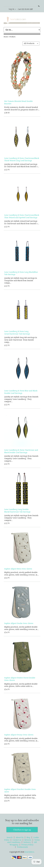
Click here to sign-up (22, 829)
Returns (27, 840)
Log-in (11, 9)
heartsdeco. (30, 852)
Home (6, 37)
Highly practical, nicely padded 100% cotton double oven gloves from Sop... (20, 796)
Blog (28, 837)
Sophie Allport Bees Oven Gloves (18, 569)
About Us (19, 837)
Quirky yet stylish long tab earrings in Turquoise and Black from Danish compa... (20, 280)
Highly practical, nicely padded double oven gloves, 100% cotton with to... (21, 685)
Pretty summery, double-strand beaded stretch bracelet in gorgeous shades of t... (21, 108)
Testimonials (22, 847)
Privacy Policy (27, 845)
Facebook (22, 3)
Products (12, 37)
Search (38, 6)
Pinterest (26, 3)
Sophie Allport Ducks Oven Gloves (18, 623)
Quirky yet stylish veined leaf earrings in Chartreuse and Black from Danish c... (21, 165)
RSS (17, 3)
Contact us (16, 840)
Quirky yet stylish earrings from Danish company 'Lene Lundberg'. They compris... (21, 399)
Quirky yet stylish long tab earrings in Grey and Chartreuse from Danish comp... (20, 339)
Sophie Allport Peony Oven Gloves (18, 735)
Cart (25, 9)
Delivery (27, 842)
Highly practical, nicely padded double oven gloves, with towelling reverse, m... (21, 573)
